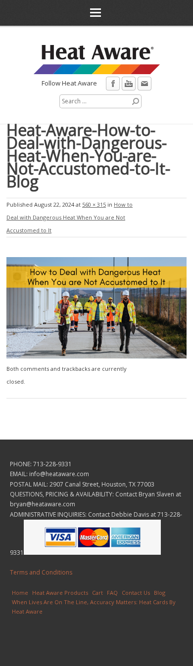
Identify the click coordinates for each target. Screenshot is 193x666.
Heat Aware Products (60, 592)
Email (144, 83)
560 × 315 (94, 204)
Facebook (113, 83)
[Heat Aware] (97, 70)
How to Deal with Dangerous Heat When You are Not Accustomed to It (69, 217)
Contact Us (136, 592)
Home (20, 592)
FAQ (112, 592)
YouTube (129, 83)
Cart (97, 592)
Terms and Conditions (41, 572)
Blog (159, 592)
